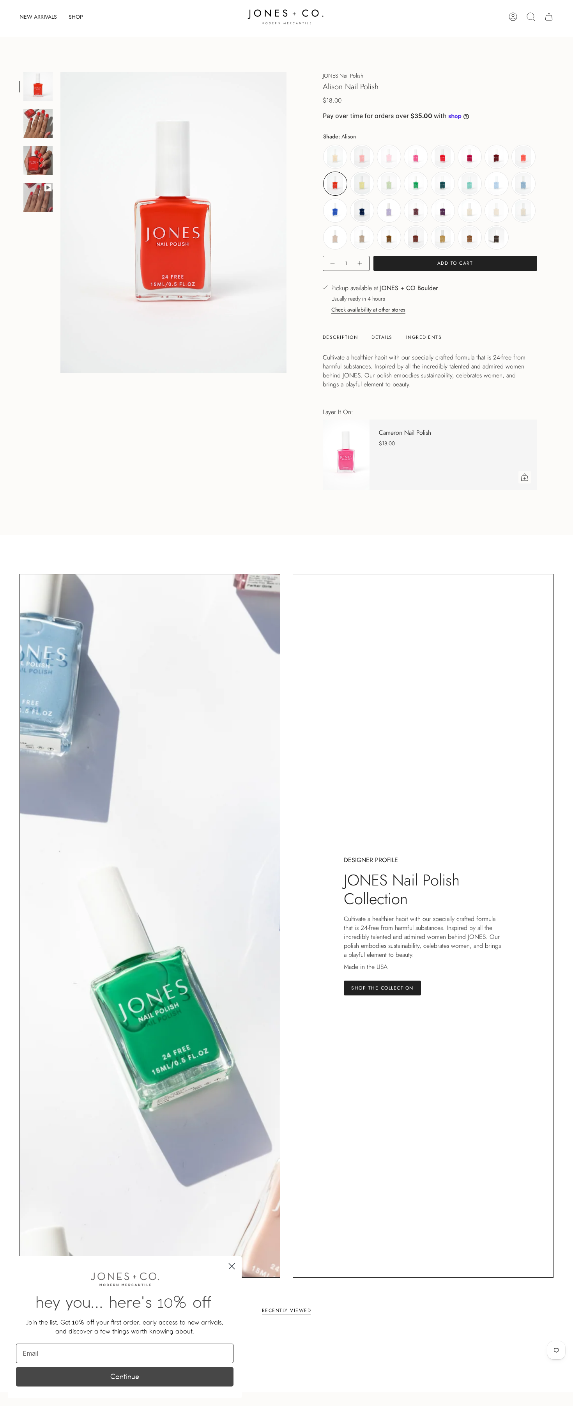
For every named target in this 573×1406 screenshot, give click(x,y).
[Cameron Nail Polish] (346, 455)
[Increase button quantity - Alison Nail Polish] (360, 263)
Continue (124, 1376)
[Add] (524, 477)
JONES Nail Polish (343, 76)
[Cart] (549, 16)
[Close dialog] (232, 1266)
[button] (76, 17)
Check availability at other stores (368, 309)
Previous (60, 222)
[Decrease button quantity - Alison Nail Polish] (332, 263)
